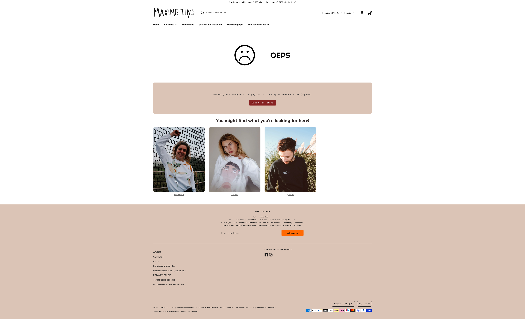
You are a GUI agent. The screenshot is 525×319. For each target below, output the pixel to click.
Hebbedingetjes (235, 24)
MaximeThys (174, 311)
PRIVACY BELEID (162, 275)
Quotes (290, 194)
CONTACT (158, 256)
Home (156, 24)
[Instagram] (270, 254)
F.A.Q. (156, 261)
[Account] (362, 13)
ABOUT (157, 252)
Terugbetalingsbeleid (164, 279)
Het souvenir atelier (258, 24)
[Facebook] (266, 254)
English (348, 13)
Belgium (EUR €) (331, 13)
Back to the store (262, 103)
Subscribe (292, 233)
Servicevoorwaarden (164, 266)
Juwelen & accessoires (210, 24)
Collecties (169, 24)
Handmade (188, 24)
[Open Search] (202, 12)
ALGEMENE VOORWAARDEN (168, 284)
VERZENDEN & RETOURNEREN (169, 270)
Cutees (234, 194)
